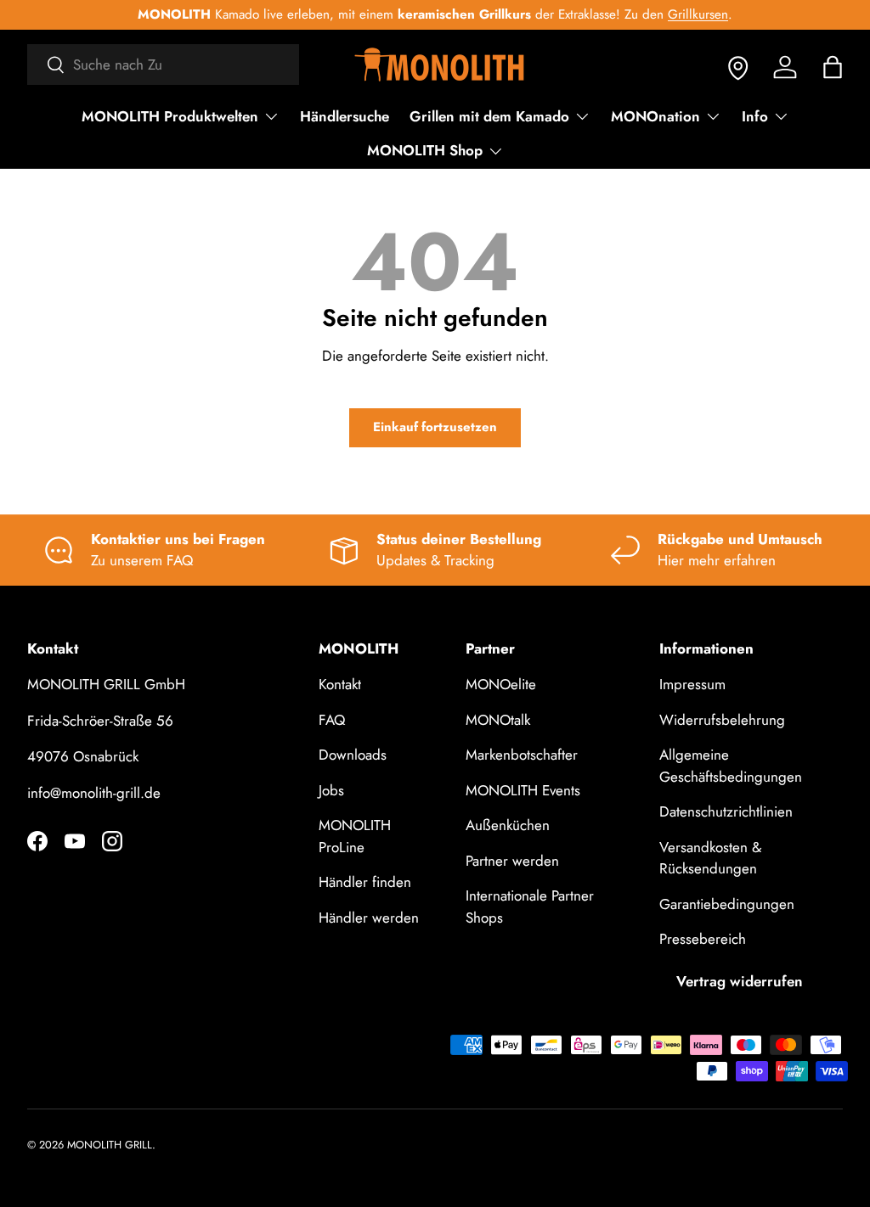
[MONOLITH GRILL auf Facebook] (37, 841)
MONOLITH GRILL (109, 1145)
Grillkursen (696, 14)
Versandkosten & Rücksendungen (710, 858)
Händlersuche (344, 116)
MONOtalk (498, 720)
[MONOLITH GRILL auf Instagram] (112, 841)
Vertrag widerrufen (739, 981)
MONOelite (501, 684)
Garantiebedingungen (726, 904)
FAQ (332, 720)
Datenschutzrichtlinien (726, 811)
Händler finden (365, 882)
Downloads (353, 754)
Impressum (692, 684)
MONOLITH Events (523, 790)
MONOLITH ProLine (355, 836)
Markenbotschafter (522, 754)
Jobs (331, 790)
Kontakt (340, 684)
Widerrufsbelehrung (722, 720)
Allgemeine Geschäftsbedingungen (730, 765)
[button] (832, 67)
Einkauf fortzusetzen (435, 427)
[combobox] (163, 64)
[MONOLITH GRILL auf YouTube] (74, 841)
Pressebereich (702, 939)
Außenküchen (508, 825)
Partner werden (512, 861)
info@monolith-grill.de (94, 793)
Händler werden (369, 917)
